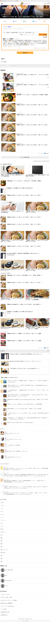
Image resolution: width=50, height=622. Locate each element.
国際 (1, 543)
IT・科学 (2, 502)
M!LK (6, 575)
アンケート (2, 428)
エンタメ (2, 505)
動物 (1, 537)
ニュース (2, 517)
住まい (2, 534)
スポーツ (2, 514)
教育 (1, 555)
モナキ (6, 585)
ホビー (2, 523)
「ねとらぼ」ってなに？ (5, 594)
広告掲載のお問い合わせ (5, 612)
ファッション (3, 520)
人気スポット (3, 531)
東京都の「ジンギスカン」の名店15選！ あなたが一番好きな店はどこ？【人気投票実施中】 (25, 404)
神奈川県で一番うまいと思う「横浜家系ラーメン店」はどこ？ (16, 451)
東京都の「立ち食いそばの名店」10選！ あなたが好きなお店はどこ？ (20, 422)
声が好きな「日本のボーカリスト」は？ (12, 433)
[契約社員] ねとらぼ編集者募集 (6, 603)
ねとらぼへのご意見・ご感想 (6, 597)
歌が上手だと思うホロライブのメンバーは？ (13, 439)
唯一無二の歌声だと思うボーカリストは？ (13, 457)
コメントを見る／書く (25, 157)
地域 (1, 546)
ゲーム (2, 511)
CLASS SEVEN (8, 580)
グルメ (2, 508)
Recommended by (41, 153)
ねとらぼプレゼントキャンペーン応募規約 (9, 600)
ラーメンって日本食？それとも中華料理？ (13, 445)
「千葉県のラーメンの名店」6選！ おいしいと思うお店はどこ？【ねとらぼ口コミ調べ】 (22, 16)
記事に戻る (25, 52)
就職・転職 (3, 552)
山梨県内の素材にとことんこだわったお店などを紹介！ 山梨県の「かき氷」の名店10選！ (24, 408)
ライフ (2, 526)
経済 (1, 558)
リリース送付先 (4, 609)
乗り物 (2, 529)
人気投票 (4, 61)
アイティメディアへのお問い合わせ (7, 606)
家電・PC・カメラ (4, 549)
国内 (1, 540)
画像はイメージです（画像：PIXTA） (43, 19)
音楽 (1, 561)
